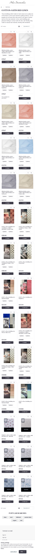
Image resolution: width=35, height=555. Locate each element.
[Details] (7, 62)
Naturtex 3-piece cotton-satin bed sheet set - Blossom (9, 435)
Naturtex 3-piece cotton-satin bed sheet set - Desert (9, 466)
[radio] (21, 26)
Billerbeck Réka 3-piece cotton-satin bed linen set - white (25, 51)
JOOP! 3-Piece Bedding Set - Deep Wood (25, 262)
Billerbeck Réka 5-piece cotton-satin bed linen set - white (8, 158)
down (5, 517)
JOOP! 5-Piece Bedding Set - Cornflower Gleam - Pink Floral (8, 367)
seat (21, 520)
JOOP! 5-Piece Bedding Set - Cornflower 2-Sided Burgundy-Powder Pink (25, 332)
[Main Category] (1, 7)
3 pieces (5, 55)
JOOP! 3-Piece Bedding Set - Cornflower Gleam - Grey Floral (8, 263)
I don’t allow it (13, 551)
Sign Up (4, 537)
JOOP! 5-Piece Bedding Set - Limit (25, 402)
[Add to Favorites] (11, 32)
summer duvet (27, 517)
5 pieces (11, 55)
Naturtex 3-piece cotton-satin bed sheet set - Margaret (26, 466)
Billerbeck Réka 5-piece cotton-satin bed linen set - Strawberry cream (25, 123)
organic (14, 520)
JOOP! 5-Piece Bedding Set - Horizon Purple (8, 402)
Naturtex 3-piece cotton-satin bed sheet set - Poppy (26, 496)
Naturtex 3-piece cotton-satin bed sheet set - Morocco (9, 496)
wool (11, 517)
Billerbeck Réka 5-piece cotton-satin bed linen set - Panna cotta (25, 192)
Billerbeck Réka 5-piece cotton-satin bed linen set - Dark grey (8, 192)
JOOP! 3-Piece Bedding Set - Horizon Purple (8, 298)
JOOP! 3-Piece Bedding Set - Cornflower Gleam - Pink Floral (25, 228)
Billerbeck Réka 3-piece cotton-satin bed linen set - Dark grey (25, 86)
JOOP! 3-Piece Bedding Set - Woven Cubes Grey (8, 332)
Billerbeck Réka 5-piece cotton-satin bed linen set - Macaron (25, 158)
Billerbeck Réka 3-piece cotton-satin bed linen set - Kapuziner (8, 86)
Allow (22, 551)
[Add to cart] (25, 273)
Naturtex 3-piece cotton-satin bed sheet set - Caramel (26, 436)
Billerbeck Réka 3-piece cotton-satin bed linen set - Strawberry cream (8, 51)
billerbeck (18, 517)
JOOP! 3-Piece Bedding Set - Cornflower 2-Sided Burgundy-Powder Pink (8, 228)
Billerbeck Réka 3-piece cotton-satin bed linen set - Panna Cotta (8, 123)
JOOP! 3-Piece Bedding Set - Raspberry (25, 298)
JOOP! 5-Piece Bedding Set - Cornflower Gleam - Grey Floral (25, 367)
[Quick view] (14, 32)
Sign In (4, 535)
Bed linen (8, 7)
